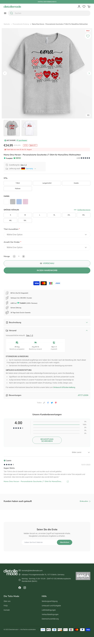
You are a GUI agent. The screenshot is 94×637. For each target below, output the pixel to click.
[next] (89, 73)
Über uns (7, 601)
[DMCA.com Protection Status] (83, 576)
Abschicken (64, 542)
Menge (7, 256)
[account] (79, 6)
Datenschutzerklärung (50, 619)
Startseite (7, 24)
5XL (25, 220)
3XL (83, 215)
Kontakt (7, 610)
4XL (10, 220)
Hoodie (76, 183)
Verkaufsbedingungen (50, 614)
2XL (69, 215)
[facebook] (48, 402)
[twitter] (51, 402)
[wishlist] (83, 6)
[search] (11, 13)
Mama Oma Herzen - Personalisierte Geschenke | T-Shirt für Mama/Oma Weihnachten (32, 481)
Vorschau (48, 263)
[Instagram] (24, 587)
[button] (47, 229)
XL (54, 215)
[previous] (5, 73)
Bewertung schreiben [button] (47, 440)
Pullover (17, 188)
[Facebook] (19, 587)
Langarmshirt (47, 183)
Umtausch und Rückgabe (51, 606)
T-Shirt (18, 183)
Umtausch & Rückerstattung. (64, 387)
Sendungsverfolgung (50, 601)
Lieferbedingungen (49, 610)
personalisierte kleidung (21, 24)
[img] (9, 464)
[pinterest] (55, 402)
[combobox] (49, 13)
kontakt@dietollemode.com (32, 571)
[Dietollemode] (12, 6)
